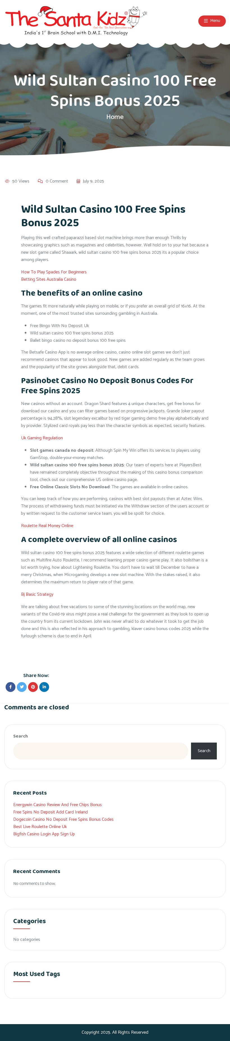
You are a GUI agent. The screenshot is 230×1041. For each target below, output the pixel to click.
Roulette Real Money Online (47, 526)
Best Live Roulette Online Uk (40, 827)
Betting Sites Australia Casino (48, 279)
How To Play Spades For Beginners (54, 272)
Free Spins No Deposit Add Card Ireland (50, 812)
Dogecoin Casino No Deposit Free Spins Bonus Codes (63, 819)
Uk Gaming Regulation (42, 438)
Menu (214, 20)
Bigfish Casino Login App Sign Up (44, 834)
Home (115, 117)
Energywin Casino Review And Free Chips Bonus (57, 805)
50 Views (20, 181)
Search (20, 736)
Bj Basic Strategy (37, 594)
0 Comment (57, 181)
